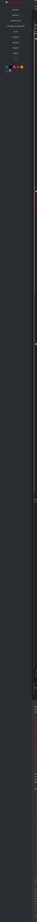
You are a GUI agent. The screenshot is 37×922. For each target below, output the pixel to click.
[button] (16, 59)
